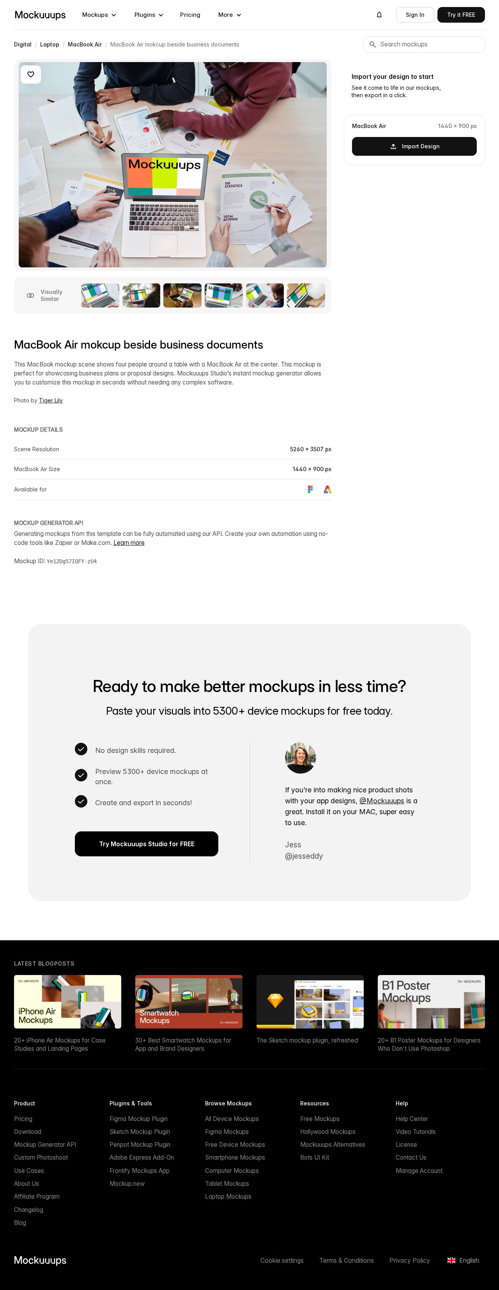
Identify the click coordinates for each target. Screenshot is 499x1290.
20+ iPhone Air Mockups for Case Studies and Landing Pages (60, 1044)
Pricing (190, 14)
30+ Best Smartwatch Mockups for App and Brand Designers (183, 1044)
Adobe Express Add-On (142, 1157)
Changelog (28, 1209)
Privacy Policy (409, 1260)
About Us (26, 1183)
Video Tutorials (416, 1131)
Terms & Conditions (346, 1260)
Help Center (412, 1119)
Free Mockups (320, 1119)
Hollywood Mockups (328, 1131)
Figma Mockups (227, 1131)
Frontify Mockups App (140, 1170)
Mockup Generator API (45, 1144)
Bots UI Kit (314, 1157)
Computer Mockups (232, 1170)
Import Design (421, 145)
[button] (99, 15)
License (406, 1144)
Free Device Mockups (235, 1144)
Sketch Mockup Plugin (140, 1131)
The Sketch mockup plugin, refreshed (307, 1040)
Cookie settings (282, 1260)
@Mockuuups (381, 801)
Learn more (129, 542)
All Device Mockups (232, 1119)
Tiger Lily (51, 400)
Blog (20, 1222)
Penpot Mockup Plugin (140, 1144)
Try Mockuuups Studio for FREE (147, 844)
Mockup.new (127, 1183)
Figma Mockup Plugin (139, 1119)
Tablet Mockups (227, 1183)
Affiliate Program (37, 1196)
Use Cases (29, 1170)
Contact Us (411, 1157)
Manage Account (419, 1170)
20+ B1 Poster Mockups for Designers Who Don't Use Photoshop (429, 1044)
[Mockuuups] (40, 15)
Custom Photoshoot (41, 1157)
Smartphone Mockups (235, 1157)
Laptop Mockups (228, 1196)
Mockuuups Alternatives (332, 1144)
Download (27, 1131)
